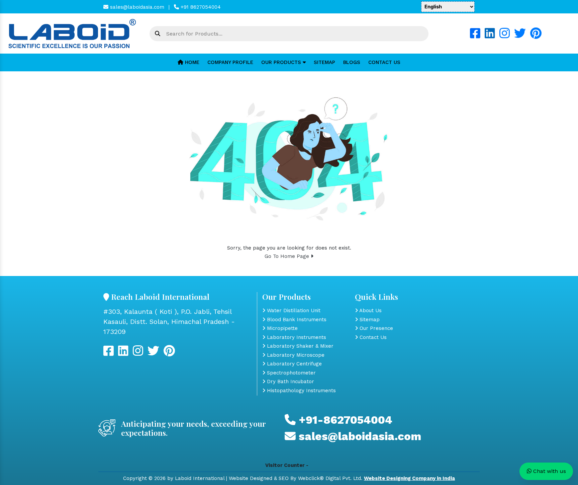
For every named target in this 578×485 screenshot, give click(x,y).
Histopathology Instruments (300, 391)
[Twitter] (520, 36)
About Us (370, 310)
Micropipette (281, 328)
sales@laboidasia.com (136, 7)
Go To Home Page (288, 256)
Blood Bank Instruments (295, 320)
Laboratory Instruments (295, 337)
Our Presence (375, 328)
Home (191, 62)
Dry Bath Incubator (289, 381)
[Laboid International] (72, 33)
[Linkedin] (490, 36)
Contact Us (384, 62)
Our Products (282, 62)
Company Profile (230, 62)
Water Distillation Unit (292, 310)
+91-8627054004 (344, 419)
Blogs (351, 62)
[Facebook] (475, 36)
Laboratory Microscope (294, 355)
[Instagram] (504, 36)
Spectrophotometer (290, 373)
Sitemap (324, 62)
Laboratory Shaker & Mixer (299, 346)
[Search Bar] (157, 33)
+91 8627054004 (200, 7)
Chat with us (549, 471)
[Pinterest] (536, 36)
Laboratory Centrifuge (293, 364)
